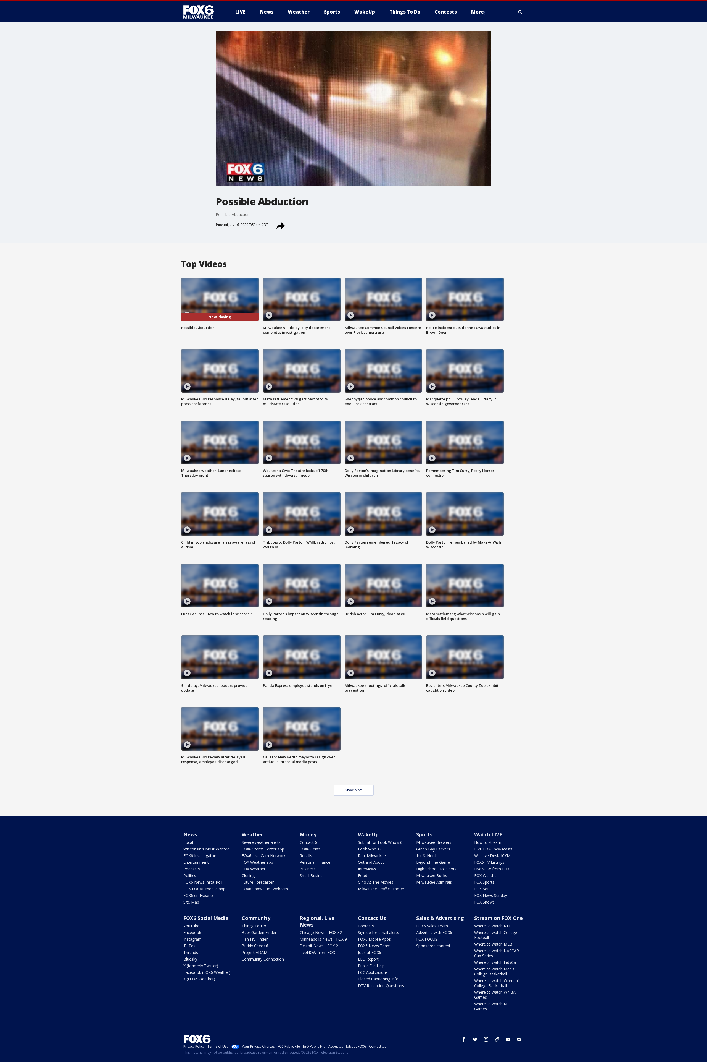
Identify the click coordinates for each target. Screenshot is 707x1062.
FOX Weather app (257, 862)
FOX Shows (484, 902)
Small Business (313, 875)
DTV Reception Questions (381, 985)
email (519, 1039)
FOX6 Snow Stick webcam (265, 888)
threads (497, 1039)
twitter (475, 1039)
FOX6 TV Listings (489, 862)
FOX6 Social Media (205, 918)
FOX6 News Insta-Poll (202, 882)
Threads (190, 952)
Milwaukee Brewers (433, 842)
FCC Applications (373, 972)
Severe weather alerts (261, 842)
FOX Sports (484, 882)
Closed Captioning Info (378, 979)
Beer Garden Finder (259, 932)
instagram (486, 1039)
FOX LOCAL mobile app (204, 888)
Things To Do (254, 925)
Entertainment (196, 862)
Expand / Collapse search (520, 12)
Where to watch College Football (495, 935)
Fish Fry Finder (255, 939)
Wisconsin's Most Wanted (206, 849)
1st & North (426, 855)
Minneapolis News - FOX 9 (323, 939)
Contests (366, 925)
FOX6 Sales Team (432, 925)
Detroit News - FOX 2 (319, 945)
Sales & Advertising (440, 918)
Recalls (306, 855)
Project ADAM (254, 952)
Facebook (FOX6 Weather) (207, 972)
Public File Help (371, 965)
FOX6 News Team (374, 945)
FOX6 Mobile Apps (374, 939)
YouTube (191, 925)
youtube (508, 1039)
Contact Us (372, 918)
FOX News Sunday (490, 895)
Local (188, 842)
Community (256, 918)
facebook (464, 1039)
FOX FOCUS (426, 939)
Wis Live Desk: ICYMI (492, 855)
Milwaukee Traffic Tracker (381, 888)
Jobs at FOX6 (369, 952)
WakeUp (368, 834)
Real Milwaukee (372, 855)
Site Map (191, 902)
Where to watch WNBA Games (495, 995)
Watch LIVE (488, 834)
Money (308, 834)
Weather (252, 834)
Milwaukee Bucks (431, 875)
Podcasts (191, 868)
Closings (249, 875)
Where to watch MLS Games (493, 1006)
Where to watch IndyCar (495, 962)
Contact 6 (308, 842)
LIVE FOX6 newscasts (493, 849)
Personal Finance (315, 862)
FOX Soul (482, 888)
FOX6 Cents (310, 849)
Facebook (192, 932)
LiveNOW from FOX (492, 868)
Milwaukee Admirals (434, 882)
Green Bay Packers (433, 849)
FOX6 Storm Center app (263, 849)
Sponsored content (433, 945)
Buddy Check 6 (255, 945)
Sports (424, 834)
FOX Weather (253, 868)
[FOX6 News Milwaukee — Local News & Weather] (201, 12)
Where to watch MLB (493, 944)
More (477, 12)
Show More (354, 790)
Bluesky (190, 959)
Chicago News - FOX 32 (321, 932)
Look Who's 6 (370, 849)
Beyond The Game (433, 862)
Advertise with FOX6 (434, 932)
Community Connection (263, 959)
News (190, 834)
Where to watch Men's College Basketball (494, 971)
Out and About (371, 862)
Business (308, 868)
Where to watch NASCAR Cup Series (496, 953)
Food (362, 875)
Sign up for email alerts (378, 932)
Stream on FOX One (498, 918)
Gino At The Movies (375, 882)
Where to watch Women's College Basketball (497, 983)
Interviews (367, 868)
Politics (189, 875)
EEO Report (368, 959)
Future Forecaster (258, 882)
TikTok (189, 945)
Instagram (192, 939)
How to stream (487, 842)
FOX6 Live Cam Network (264, 855)
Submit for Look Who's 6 (380, 842)
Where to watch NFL (492, 925)
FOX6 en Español (198, 895)
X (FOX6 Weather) (199, 979)
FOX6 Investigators (200, 855)
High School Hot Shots (436, 868)
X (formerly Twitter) (200, 965)
